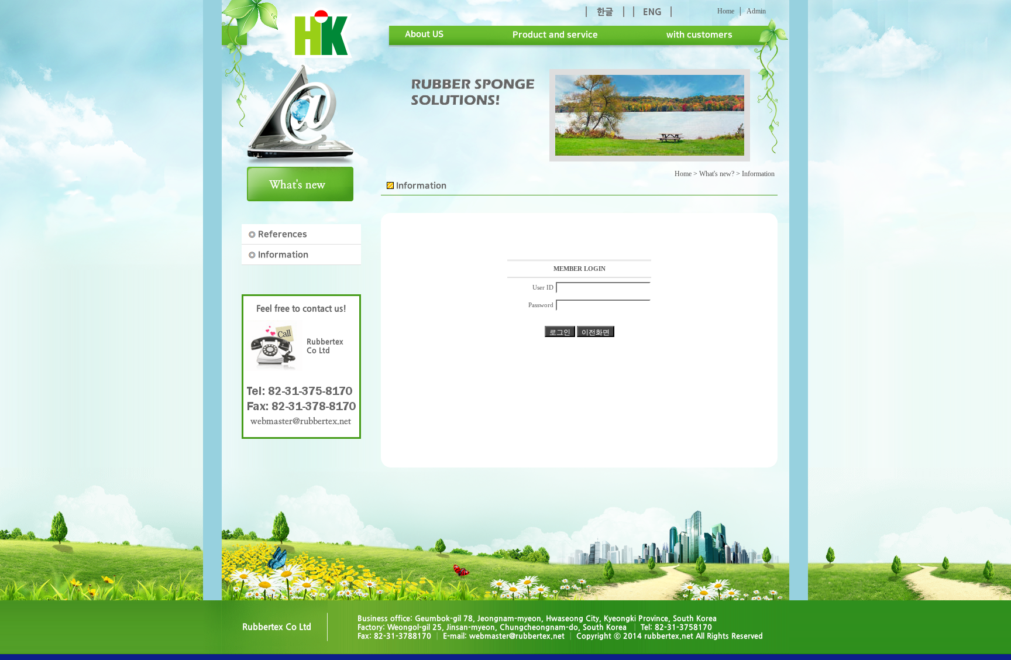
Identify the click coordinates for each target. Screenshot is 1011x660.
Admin (756, 11)
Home (725, 11)
